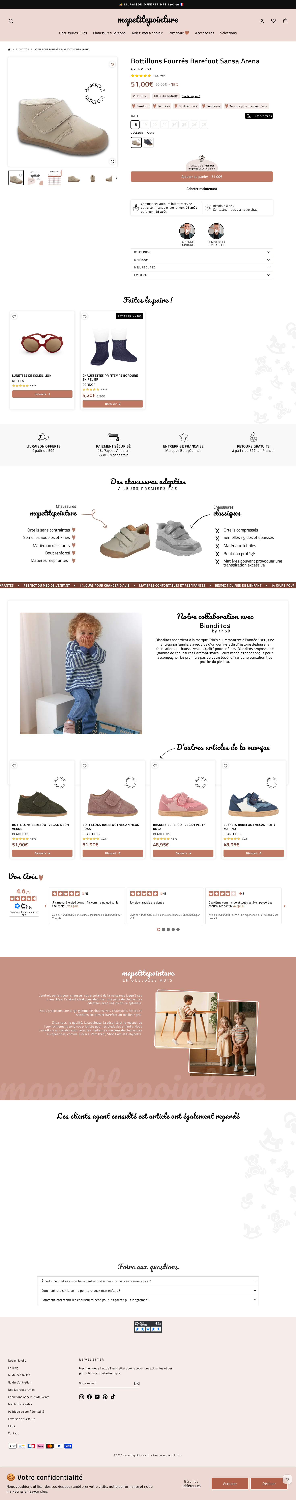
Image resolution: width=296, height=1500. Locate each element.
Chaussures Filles (73, 33)
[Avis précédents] (46, 906)
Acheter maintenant (201, 188)
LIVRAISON (140, 275)
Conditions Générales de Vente (29, 1397)
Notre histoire (17, 1360)
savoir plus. (39, 1491)
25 (204, 124)
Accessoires (204, 33)
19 (145, 124)
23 (184, 124)
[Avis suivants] (285, 906)
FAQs (11, 1426)
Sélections (228, 33)
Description (142, 252)
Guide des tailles (19, 1375)
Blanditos (22, 49)
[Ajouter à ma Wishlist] (112, 64)
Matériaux (141, 260)
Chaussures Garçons (109, 33)
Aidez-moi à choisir (147, 33)
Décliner (269, 1483)
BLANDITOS (142, 68)
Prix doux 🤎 (179, 33)
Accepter (230, 1483)
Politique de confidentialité (26, 1411)
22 (174, 124)
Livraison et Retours (21, 1418)
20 (155, 124)
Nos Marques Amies (21, 1389)
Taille (201, 116)
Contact (13, 1433)
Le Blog (13, 1367)
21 (164, 124)
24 (194, 124)
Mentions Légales (20, 1404)
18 (135, 124)
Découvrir (40, 394)
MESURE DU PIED (144, 267)
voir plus (73, 906)
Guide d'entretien (19, 1382)
